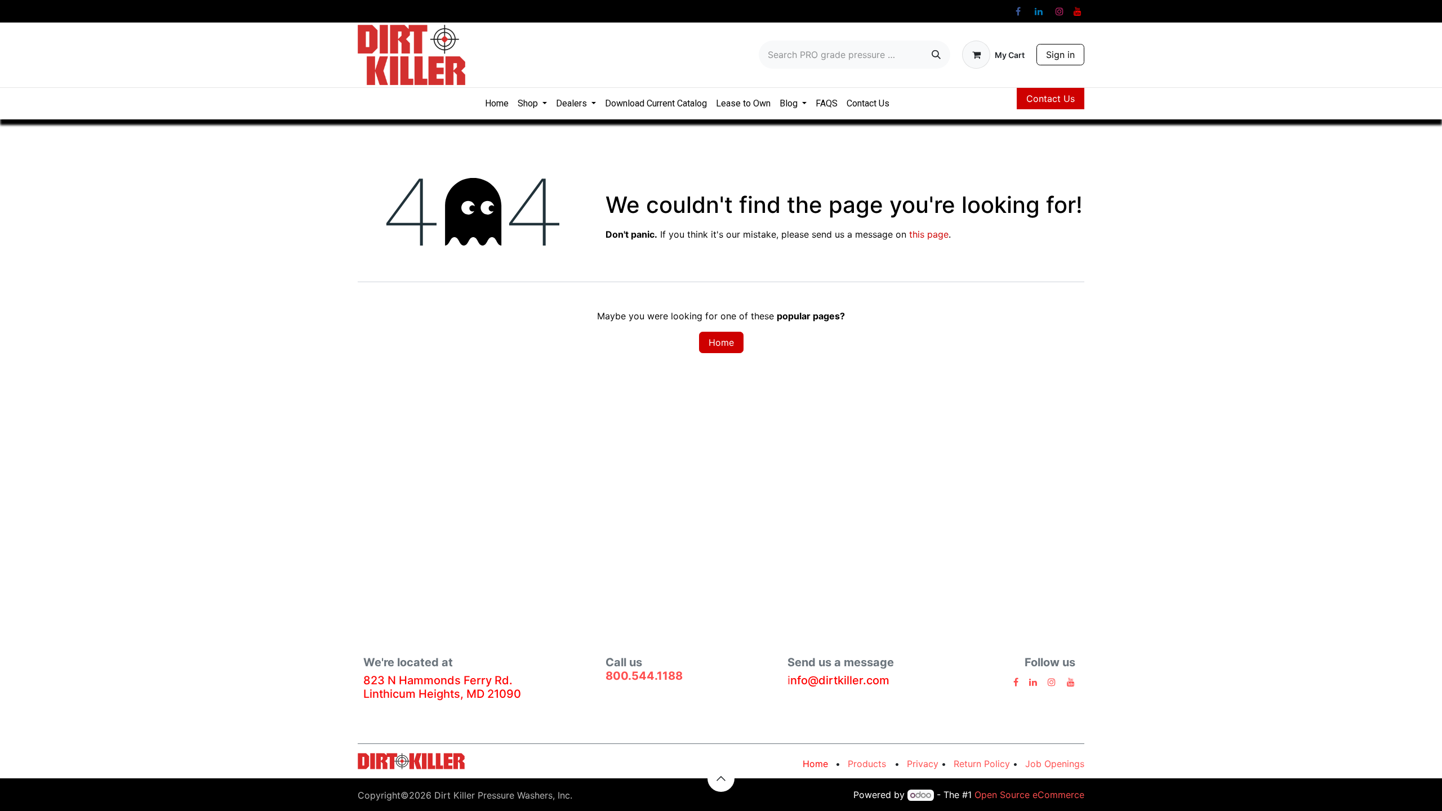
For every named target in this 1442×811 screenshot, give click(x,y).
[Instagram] (1060, 11)
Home (721, 342)
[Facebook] (1018, 11)
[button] (721, 778)
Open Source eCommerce (1029, 794)
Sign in (1060, 54)
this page (929, 234)
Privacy (922, 763)
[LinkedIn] (1039, 11)
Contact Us (1050, 98)
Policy (982, 763)
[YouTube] (1077, 11)
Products (871, 763)
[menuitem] (496, 103)
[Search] (936, 55)
